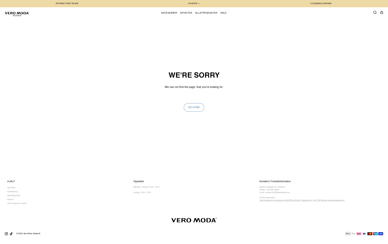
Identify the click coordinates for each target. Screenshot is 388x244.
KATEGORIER (169, 13)
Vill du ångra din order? (17, 203)
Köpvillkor (11, 188)
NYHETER (186, 13)
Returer (10, 200)
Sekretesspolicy (13, 196)
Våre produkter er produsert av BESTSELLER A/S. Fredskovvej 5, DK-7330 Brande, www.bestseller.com (302, 200)
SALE (223, 13)
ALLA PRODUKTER (206, 13)
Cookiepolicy (12, 192)
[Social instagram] (6, 233)
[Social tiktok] (11, 233)
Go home (194, 107)
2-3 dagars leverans (320, 4)
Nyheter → (193, 4)
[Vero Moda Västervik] (17, 13)
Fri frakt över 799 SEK (67, 4)
